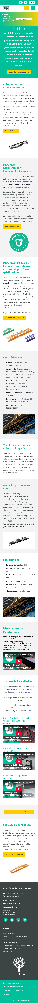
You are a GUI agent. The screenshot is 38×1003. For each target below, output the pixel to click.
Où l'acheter (10, 131)
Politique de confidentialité (13, 987)
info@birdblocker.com (15, 893)
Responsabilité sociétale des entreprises (18, 945)
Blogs (5, 939)
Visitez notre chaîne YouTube (17, 812)
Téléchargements (9, 933)
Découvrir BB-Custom (13, 317)
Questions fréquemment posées (15, 936)
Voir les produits (22, 19)
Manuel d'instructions (18, 72)
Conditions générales (11, 983)
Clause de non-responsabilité (14, 990)
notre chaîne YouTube (19, 692)
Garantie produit (9, 994)
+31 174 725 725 (13, 896)
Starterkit (28, 711)
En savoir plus (10, 226)
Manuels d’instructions (11, 948)
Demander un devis (12, 854)
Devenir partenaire (10, 942)
